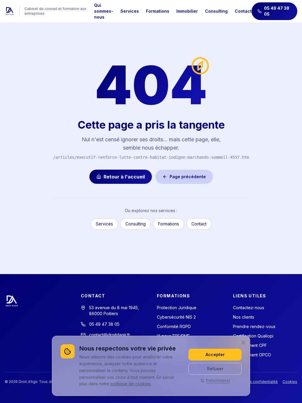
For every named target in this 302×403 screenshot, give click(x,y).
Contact (243, 11)
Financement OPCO (252, 354)
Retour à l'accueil (124, 177)
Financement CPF (250, 345)
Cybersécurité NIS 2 (176, 317)
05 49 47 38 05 (276, 11)
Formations (157, 11)
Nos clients (243, 317)
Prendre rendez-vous (254, 326)
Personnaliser (218, 380)
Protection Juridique (176, 307)
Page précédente (188, 176)
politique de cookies (131, 383)
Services (129, 11)
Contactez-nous (248, 307)
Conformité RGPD (174, 326)
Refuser (215, 368)
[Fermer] (243, 342)
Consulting (216, 11)
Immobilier (187, 11)
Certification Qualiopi (253, 335)
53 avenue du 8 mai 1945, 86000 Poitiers (114, 310)
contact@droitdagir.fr (109, 334)
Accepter (215, 354)
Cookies (290, 381)
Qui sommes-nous (103, 11)
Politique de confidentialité (254, 381)
